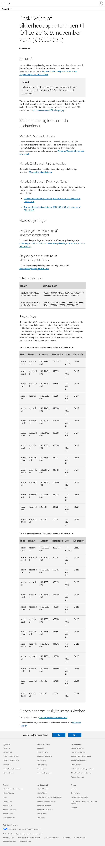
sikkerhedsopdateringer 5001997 (34, 268)
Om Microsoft (75, 793)
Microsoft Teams (8, 813)
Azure (5, 797)
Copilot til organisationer (11, 756)
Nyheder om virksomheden (79, 797)
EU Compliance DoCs (9, 841)
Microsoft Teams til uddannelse (81, 756)
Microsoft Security (8, 793)
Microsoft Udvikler (42, 789)
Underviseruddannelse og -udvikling (82, 769)
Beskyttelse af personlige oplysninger (29, 837)
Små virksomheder (8, 818)
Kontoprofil (40, 748)
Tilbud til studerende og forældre (81, 773)
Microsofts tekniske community (46, 801)
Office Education (76, 765)
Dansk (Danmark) (12, 825)
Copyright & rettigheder (51, 837)
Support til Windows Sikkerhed (53, 717)
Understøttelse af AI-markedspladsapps (49, 797)
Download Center (42, 752)
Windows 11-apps (8, 773)
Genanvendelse (42, 769)
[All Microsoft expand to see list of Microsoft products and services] (3, 3)
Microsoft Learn (42, 793)
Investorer (74, 807)
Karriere (73, 789)
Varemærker (66, 837)
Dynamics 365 (7, 801)
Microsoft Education (77, 748)
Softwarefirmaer (42, 813)
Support (5, 9)
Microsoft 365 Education (78, 760)
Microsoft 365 (7, 765)
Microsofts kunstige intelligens (12, 789)
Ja (59, 735)
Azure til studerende (77, 777)
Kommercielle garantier (44, 773)
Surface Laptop (7, 752)
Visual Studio (41, 818)
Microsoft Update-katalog (40, 172)
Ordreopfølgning (42, 765)
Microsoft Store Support (44, 756)
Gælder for (25, 48)
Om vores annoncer (80, 837)
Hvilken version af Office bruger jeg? (49, 110)
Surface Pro (6, 748)
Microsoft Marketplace (44, 805)
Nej (74, 735)
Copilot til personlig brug (11, 760)
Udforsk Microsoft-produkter (12, 769)
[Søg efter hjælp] (9, 3)
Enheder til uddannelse (78, 752)
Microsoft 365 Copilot (10, 809)
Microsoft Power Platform (45, 809)
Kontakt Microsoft (8, 837)
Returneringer (41, 760)
